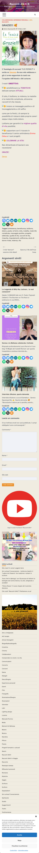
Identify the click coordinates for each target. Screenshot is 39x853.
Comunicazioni (6, 661)
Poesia (4, 744)
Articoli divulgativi (7, 640)
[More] (12, 224)
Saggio (4, 780)
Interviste (5, 704)
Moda (4, 722)
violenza (15, 240)
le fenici (15, 231)
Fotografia (5, 694)
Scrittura (4, 783)
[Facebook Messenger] (23, 220)
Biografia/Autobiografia (9, 643)
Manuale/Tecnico (7, 719)
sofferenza (24, 238)
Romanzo (5, 773)
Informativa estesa (23, 850)
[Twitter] (8, 220)
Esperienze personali (21, 20)
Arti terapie (5, 636)
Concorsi (5, 669)
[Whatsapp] (19, 220)
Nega (19, 840)
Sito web (5, 475)
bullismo (30, 228)
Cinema (4, 651)
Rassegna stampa (7, 765)
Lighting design (7, 712)
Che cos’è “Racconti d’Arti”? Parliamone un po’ (16, 591)
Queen (4, 751)
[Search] (35, 14)
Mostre (4, 730)
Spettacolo (5, 798)
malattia (26, 231)
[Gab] (4, 224)
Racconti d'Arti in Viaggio (10, 758)
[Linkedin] (12, 220)
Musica (4, 733)
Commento (6, 430)
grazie (10, 231)
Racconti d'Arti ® (19, 4)
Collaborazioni (7, 20)
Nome (5, 455)
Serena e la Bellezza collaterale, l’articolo (17, 343)
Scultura (4, 787)
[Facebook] (4, 220)
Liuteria (4, 715)
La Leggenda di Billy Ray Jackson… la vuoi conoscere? (18, 290)
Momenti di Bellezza (8, 726)
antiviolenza (12, 228)
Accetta (19, 835)
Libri (30, 20)
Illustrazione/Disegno (9, 697)
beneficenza (21, 228)
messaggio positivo (17, 233)
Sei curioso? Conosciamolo (10, 794)
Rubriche (5, 776)
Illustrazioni (6, 701)
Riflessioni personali (8, 769)
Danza (4, 672)
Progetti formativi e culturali (11, 747)
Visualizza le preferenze (19, 846)
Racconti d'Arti (6, 755)
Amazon (12, 72)
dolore (4, 231)
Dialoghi (4, 676)
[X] (8, 224)
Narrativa (5, 737)
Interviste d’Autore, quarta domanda (15, 394)
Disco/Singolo (6, 679)
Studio (4, 801)
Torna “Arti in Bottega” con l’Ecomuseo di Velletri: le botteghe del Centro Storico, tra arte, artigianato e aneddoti (18, 581)
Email (4, 465)
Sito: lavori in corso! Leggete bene (13, 568)
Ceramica (5, 647)
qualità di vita (14, 236)
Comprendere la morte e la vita (12, 658)
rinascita (5, 238)
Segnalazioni (6, 791)
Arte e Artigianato (7, 633)
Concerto (5, 665)
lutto (20, 231)
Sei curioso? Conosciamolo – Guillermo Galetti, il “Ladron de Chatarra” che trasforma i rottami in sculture (17, 573)
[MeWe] (15, 220)
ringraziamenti (14, 238)
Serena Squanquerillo (10, 29)
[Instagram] (27, 220)
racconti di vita (25, 236)
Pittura (4, 740)
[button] (36, 816)
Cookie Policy (13, 850)
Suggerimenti (6, 805)
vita (19, 240)
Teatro (4, 809)
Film (3, 690)
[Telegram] (31, 220)
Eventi (4, 686)
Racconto (5, 22)
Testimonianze (6, 812)
